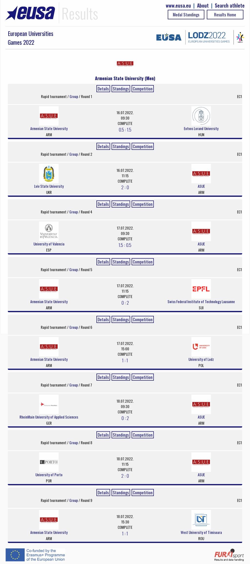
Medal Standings (186, 14)
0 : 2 (125, 302)
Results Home (225, 14)
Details (103, 89)
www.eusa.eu (178, 5)
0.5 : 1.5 (125, 129)
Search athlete (230, 5)
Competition (143, 89)
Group (74, 96)
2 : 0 (125, 187)
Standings (121, 89)
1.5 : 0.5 (125, 244)
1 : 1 (125, 360)
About (203, 5)
